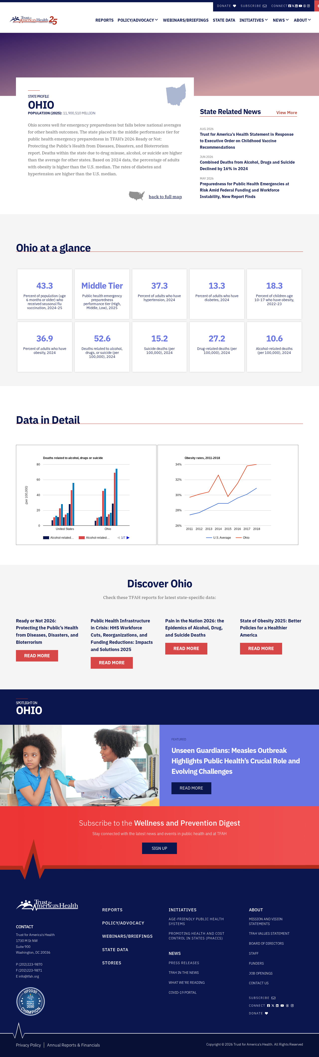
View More (286, 112)
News (279, 20)
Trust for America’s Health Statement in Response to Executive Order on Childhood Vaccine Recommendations (247, 138)
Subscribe (251, 6)
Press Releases (184, 963)
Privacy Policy (28, 1045)
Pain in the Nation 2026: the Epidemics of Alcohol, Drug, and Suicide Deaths (194, 628)
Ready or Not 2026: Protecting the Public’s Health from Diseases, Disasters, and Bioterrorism (47, 631)
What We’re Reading (187, 982)
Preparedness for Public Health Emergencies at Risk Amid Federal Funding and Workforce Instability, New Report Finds (244, 188)
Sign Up (159, 848)
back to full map (165, 196)
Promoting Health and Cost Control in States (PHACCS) (197, 935)
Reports (104, 20)
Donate (225, 6)
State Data (224, 20)
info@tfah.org (29, 976)
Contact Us (259, 983)
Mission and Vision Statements (266, 921)
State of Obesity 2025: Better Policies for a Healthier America (270, 628)
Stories (111, 963)
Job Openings (261, 973)
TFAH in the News (184, 972)
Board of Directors (266, 943)
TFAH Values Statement (269, 933)
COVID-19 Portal (183, 992)
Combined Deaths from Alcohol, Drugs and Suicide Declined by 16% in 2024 (247, 163)
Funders (256, 963)
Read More (37, 656)
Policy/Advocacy (136, 20)
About (300, 20)
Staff (253, 953)
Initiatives (251, 20)
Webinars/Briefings (186, 20)
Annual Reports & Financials (73, 1045)
